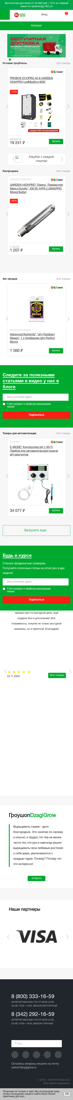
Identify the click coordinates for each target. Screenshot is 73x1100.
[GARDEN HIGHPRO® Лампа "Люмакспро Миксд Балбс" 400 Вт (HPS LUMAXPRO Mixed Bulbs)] (36, 221)
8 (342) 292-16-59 (32, 1014)
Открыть (36, 878)
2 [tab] (15, 59)
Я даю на (29, 405)
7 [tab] (42, 59)
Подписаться (36, 415)
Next (68, 106)
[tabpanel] (36, 45)
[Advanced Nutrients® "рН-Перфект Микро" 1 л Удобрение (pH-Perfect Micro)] (36, 308)
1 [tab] (10, 59)
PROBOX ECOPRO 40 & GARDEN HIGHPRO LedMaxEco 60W (31, 80)
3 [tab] (20, 59)
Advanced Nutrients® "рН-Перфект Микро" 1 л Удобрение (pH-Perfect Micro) (32, 338)
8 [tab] (47, 59)
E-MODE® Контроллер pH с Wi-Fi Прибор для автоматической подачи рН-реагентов (34, 451)
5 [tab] (31, 59)
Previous (5, 106)
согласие (17, 404)
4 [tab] (26, 59)
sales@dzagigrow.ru (23, 1067)
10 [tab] (58, 59)
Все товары (63, 171)
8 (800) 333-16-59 (32, 996)
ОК (67, 1094)
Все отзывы (57, 675)
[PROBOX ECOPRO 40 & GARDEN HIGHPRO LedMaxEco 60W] (36, 112)
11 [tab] (63, 59)
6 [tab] (36, 59)
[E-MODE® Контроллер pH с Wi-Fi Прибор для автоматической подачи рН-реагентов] (36, 483)
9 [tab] (52, 59)
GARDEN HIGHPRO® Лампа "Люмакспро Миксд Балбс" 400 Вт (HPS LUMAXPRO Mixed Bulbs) (36, 189)
